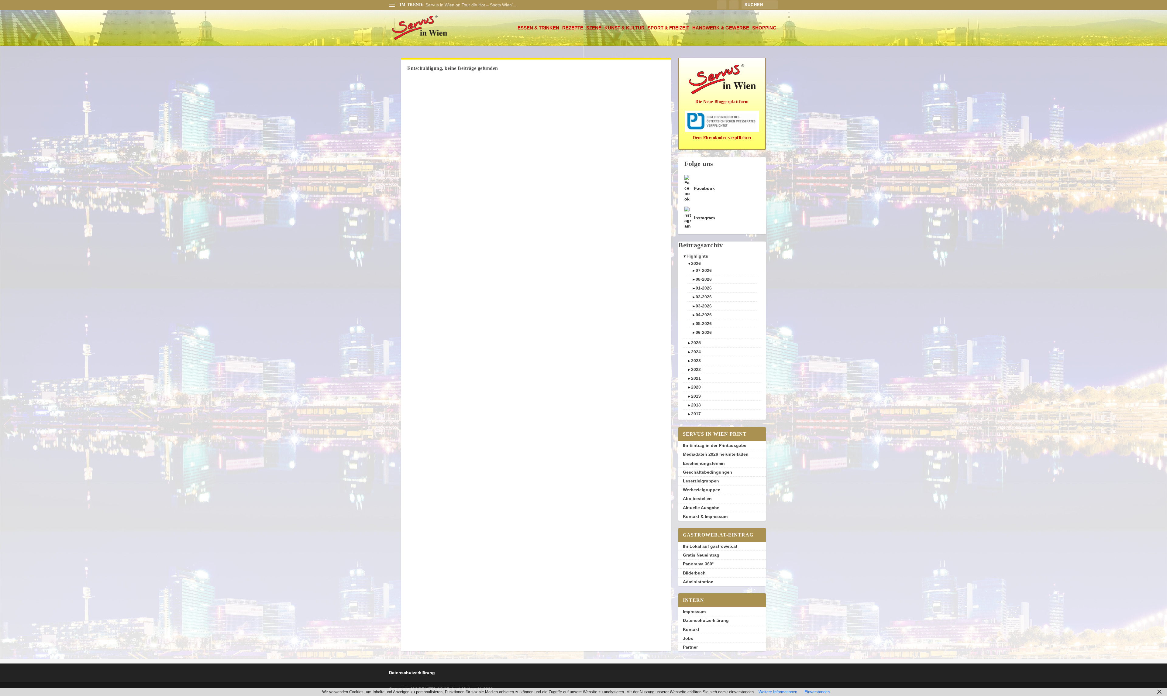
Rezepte (572, 28)
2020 (696, 387)
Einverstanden (817, 692)
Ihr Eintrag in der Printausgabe (714, 445)
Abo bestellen (697, 498)
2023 (696, 360)
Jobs (688, 638)
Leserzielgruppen (701, 480)
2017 (696, 413)
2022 (696, 369)
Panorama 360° (698, 563)
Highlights (697, 256)
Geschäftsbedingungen (707, 472)
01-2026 (704, 288)
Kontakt (691, 629)
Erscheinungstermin (704, 463)
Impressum (694, 611)
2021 (696, 378)
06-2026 (704, 332)
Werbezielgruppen (702, 489)
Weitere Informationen (778, 692)
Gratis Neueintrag (701, 555)
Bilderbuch (694, 573)
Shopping (764, 28)
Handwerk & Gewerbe (720, 28)
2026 (696, 263)
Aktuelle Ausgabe (701, 507)
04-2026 (704, 314)
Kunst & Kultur (624, 28)
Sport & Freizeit (668, 28)
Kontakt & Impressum (705, 516)
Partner (690, 647)
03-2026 (704, 305)
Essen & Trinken (538, 28)
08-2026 (704, 279)
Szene (593, 28)
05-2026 (704, 323)
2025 (696, 342)
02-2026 (704, 296)
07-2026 (704, 270)
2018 (696, 405)
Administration (698, 581)
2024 (696, 351)
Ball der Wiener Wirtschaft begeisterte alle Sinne (471, 4)
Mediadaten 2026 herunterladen (716, 454)
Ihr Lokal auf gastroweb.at (710, 546)
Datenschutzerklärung (706, 620)
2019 (696, 396)
